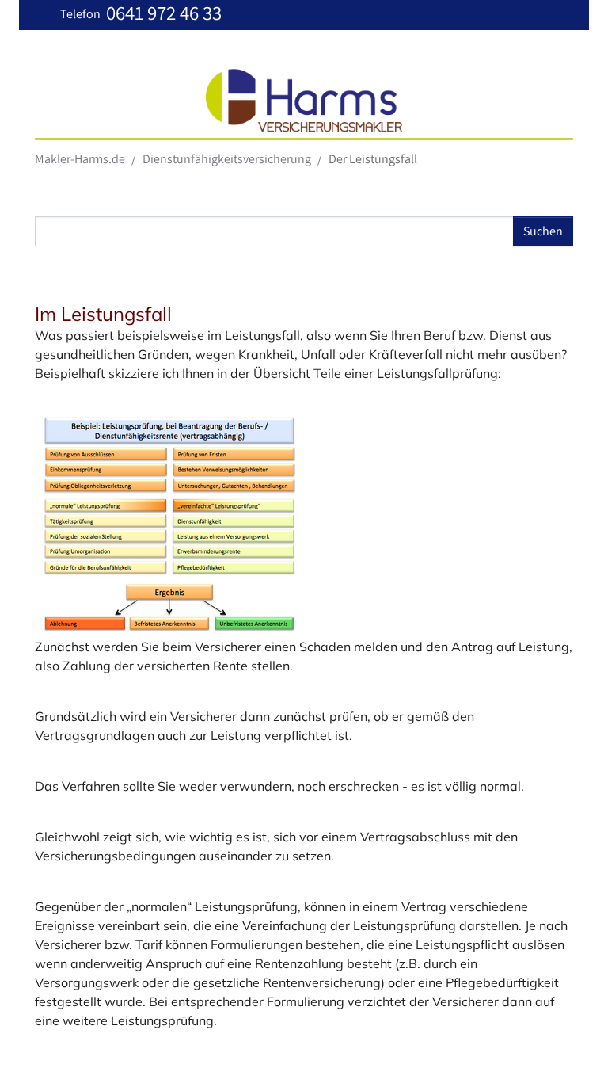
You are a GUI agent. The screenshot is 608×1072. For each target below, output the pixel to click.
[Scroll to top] (573, 1037)
